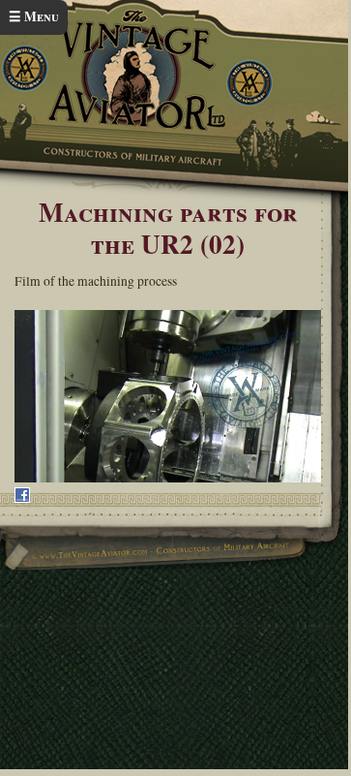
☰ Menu (34, 16)
